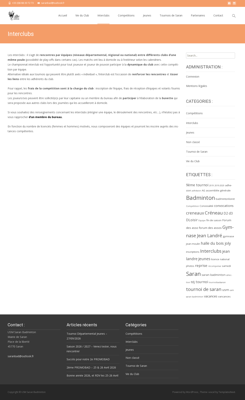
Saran (193, 274)
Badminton (200, 198)
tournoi (202, 281)
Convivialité (206, 206)
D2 (226, 213)
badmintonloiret (225, 199)
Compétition (192, 206)
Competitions (126, 15)
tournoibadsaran (217, 282)
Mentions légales (196, 86)
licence (215, 259)
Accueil (62, 15)
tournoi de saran (203, 289)
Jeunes (147, 15)
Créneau (214, 213)
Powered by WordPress (185, 392)
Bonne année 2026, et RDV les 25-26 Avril (92, 375)
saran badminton (213, 275)
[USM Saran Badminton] (11, 14)
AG (203, 190)
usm (225, 289)
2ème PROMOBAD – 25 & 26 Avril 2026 (91, 367)
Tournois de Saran (171, 15)
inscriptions (192, 251)
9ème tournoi (197, 185)
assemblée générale (218, 190)
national (224, 259)
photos (190, 266)
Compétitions (194, 113)
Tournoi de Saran (196, 151)
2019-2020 (219, 185)
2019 (211, 185)
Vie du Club (82, 15)
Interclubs (103, 15)
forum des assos (210, 228)
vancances (224, 296)
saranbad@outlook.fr (21, 356)
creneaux (195, 213)
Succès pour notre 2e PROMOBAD (88, 359)
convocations (224, 205)
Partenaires (198, 15)
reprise (201, 265)
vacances (210, 296)
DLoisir (192, 220)
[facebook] (229, 4)
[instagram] (234, 4)
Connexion (192, 76)
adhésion (196, 190)
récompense (214, 266)
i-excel (211, 392)
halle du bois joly (216, 243)
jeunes (204, 258)
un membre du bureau (46, 117)
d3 (231, 213)
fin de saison (213, 220)
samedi (226, 266)
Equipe (202, 220)
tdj (193, 282)
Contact (218, 15)
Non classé (193, 142)
